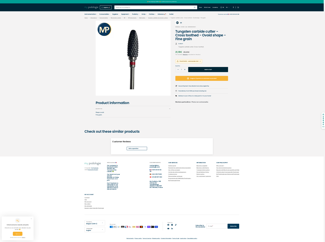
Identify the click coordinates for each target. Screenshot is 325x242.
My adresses (88, 206)
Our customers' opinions (204, 176)
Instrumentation (103, 18)
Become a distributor (203, 168)
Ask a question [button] (133, 148)
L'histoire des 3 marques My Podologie (227, 172)
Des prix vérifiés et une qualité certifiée (227, 170)
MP (124, 18)
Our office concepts (174, 170)
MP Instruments (132, 18)
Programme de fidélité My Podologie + (179, 178)
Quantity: (177, 66)
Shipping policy (156, 238)
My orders (87, 204)
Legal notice (183, 238)
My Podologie (94, 168)
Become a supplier (202, 166)
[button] (238, 7)
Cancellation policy (192, 238)
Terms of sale (175, 238)
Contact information (166, 238)
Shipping (185, 54)
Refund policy (130, 238)
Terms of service (147, 238)
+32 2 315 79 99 (157, 174)
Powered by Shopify (93, 169)
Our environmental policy (223, 168)
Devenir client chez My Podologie (94, 208)
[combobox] (155, 7)
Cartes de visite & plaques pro (177, 172)
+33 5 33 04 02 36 (155, 170)
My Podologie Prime (174, 180)
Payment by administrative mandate (179, 168)
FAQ (217, 176)
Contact (87, 197)
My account (88, 202)
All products (93, 18)
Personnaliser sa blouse (175, 176)
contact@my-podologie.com (155, 166)
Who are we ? (220, 166)
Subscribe (233, 226)
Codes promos (172, 174)
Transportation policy (203, 170)
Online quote (172, 166)
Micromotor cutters (116, 18)
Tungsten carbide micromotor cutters (158, 18)
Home (86, 18)
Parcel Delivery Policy (203, 172)
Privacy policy (138, 238)
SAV (86, 200)
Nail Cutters (142, 18)
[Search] (195, 7)
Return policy (200, 174)
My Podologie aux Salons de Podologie (227, 174)
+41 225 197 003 (157, 177)
